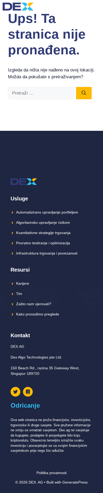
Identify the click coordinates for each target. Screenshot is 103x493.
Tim (19, 294)
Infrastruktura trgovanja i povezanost (46, 253)
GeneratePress (75, 482)
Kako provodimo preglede (37, 314)
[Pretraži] (84, 93)
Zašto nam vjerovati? (33, 304)
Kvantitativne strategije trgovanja (43, 233)
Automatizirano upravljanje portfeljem (47, 212)
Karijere (22, 283)
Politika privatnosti (51, 473)
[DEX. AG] (18, 6)
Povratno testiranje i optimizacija (43, 243)
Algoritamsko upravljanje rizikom (43, 222)
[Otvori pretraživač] (87, 6)
